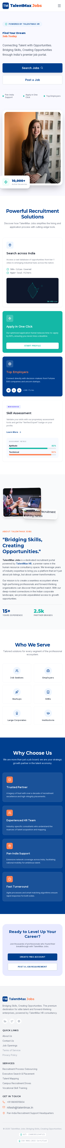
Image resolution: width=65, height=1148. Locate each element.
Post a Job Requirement (32, 967)
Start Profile (32, 346)
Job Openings (10, 1045)
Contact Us (8, 1040)
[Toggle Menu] (59, 6)
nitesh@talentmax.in (20, 1107)
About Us (7, 1036)
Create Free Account (32, 957)
